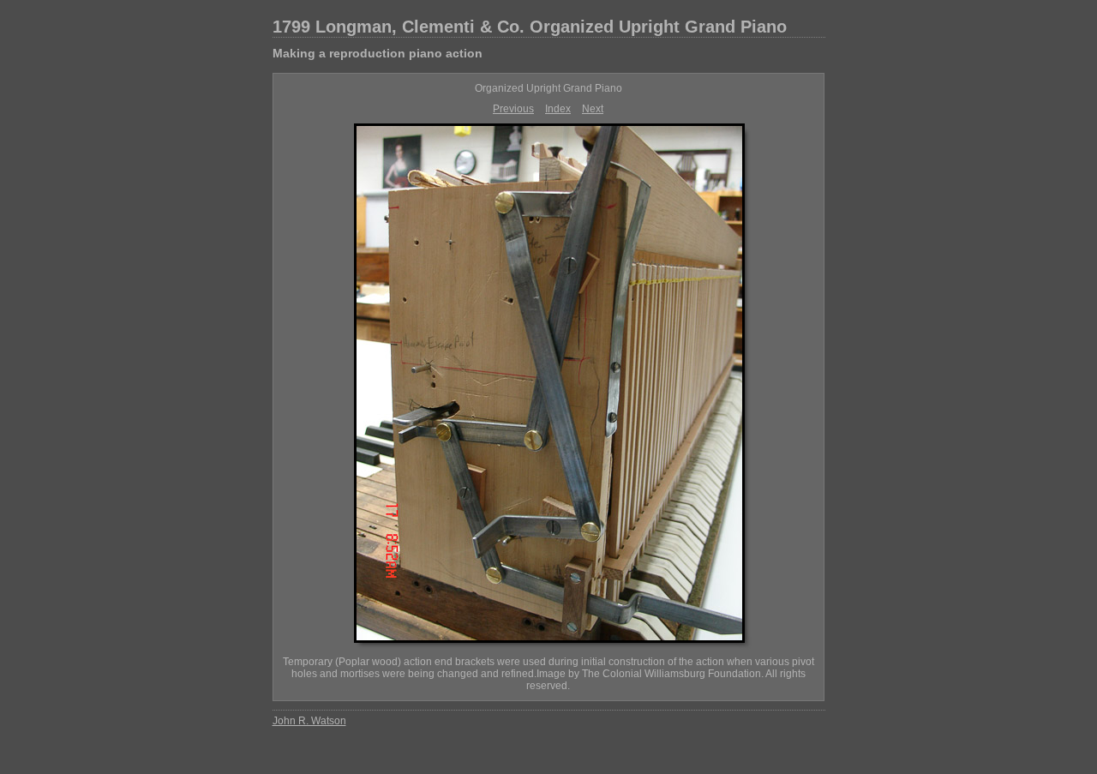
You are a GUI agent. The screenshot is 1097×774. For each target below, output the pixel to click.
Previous (513, 109)
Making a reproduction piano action (378, 53)
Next (592, 109)
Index (558, 109)
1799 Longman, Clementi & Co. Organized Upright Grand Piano (530, 26)
